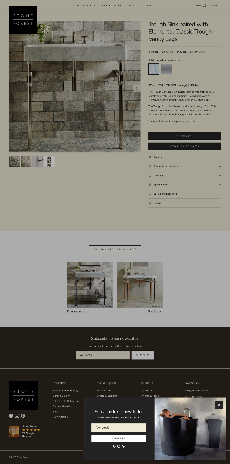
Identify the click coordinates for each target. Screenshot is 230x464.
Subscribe (118, 438)
